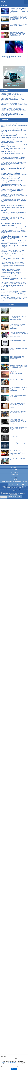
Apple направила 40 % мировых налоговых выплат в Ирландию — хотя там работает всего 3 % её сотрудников (18, 17)
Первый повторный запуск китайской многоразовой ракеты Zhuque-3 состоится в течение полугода (12, 218)
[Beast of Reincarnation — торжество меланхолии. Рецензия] (5, 311)
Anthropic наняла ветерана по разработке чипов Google (12, 266)
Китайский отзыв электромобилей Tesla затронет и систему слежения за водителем (12, 263)
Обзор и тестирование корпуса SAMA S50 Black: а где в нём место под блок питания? (18, 397)
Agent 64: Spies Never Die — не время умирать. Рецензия (18, 25)
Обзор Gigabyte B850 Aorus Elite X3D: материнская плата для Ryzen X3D (18, 428)
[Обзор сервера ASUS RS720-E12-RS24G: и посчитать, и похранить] (5, 414)
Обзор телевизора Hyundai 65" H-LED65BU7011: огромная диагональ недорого (19, 318)
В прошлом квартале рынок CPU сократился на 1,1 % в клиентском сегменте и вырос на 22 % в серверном (14, 130)
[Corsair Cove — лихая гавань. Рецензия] (5, 461)
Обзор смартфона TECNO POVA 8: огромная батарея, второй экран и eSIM (18, 389)
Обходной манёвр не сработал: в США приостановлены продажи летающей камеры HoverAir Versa (13, 99)
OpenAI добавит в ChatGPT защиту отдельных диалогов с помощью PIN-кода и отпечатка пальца (13, 255)
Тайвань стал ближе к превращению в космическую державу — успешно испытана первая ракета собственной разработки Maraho (13, 109)
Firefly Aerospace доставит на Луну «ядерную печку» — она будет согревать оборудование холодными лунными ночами (13, 150)
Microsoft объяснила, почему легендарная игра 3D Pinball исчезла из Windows (14, 134)
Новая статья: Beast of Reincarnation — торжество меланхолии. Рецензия (12, 270)
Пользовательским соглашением (9, 1062)
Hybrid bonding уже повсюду (17, 443)
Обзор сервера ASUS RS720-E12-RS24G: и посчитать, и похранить (18, 412)
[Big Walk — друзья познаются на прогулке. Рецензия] (5, 374)
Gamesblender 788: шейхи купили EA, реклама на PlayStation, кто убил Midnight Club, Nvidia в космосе (19, 452)
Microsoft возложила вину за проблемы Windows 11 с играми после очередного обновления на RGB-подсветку (12, 190)
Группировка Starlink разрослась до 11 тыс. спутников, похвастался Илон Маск (13, 177)
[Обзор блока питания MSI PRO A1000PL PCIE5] (5, 438)
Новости (4, 120)
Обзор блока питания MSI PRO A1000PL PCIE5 (18, 435)
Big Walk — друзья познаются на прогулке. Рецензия (18, 372)
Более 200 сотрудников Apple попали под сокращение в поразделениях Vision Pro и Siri (13, 251)
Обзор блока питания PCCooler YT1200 (18, 349)
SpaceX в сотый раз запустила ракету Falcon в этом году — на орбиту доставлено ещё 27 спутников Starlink (14, 163)
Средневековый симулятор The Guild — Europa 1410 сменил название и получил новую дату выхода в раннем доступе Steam (14, 298)
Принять (14, 1068)
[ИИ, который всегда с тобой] (5, 343)
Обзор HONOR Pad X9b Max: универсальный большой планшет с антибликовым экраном (17, 405)
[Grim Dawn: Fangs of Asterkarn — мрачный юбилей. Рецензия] (5, 382)
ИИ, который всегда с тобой (17, 340)
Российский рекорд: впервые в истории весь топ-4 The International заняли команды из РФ (13, 200)
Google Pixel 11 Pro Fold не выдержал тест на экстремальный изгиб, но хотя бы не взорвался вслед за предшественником (13, 214)
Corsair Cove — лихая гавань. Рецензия (18, 459)
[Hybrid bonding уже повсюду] (5, 445)
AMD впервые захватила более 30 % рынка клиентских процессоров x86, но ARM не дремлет (14, 283)
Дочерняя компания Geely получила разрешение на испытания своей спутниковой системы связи (13, 114)
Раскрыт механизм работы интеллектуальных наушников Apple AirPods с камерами (13, 222)
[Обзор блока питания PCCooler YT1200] (5, 351)
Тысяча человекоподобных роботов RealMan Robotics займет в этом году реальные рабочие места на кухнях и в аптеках (12, 287)
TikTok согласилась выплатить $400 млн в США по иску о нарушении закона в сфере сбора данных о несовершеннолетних (14, 242)
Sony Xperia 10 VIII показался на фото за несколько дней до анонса (12, 181)
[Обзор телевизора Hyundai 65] (5, 319)
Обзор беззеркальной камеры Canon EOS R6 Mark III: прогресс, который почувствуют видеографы (19, 326)
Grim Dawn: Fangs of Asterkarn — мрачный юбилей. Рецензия (18, 380)
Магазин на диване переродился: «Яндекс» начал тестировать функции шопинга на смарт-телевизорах (13, 231)
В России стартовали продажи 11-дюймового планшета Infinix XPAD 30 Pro (13, 279)
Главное (4, 5)
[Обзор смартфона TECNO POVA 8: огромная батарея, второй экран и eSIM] (5, 390)
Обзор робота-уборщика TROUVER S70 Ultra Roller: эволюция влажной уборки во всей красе (18, 421)
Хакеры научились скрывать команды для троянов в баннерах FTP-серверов (12, 259)
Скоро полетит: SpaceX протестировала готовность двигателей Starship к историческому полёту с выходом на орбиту (13, 173)
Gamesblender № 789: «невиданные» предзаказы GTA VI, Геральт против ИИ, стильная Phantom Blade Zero (18, 365)
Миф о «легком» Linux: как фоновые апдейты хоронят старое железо (17, 357)
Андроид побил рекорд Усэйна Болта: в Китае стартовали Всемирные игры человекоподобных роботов (14, 125)
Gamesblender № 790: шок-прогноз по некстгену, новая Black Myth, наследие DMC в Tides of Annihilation (17, 34)
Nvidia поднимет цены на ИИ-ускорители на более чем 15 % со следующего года (14, 138)
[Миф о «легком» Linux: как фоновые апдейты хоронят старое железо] (5, 359)
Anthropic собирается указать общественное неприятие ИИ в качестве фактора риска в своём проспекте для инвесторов (14, 104)
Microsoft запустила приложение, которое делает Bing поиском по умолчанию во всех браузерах (12, 209)
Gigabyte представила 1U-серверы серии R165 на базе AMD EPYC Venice (14, 145)
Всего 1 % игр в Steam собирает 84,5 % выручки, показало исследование (12, 154)
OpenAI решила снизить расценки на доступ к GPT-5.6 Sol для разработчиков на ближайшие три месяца (14, 247)
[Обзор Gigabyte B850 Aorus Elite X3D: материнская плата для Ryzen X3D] (5, 430)
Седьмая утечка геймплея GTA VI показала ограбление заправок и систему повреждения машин (13, 158)
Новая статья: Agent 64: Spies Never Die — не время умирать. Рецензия (13, 142)
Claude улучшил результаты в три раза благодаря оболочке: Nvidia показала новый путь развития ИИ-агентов (14, 195)
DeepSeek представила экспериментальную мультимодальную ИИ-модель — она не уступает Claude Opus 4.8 (13, 227)
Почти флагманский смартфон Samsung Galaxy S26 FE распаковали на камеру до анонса (13, 168)
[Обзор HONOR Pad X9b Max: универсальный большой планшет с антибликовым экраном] (5, 406)
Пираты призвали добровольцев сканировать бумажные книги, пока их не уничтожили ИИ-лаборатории (12, 95)
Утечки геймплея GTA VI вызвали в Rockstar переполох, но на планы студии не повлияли (13, 204)
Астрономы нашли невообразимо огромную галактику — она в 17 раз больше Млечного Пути (13, 185)
